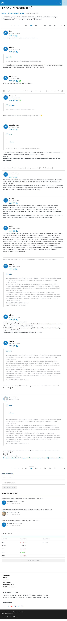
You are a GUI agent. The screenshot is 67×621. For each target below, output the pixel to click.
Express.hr (6, 597)
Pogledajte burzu (33, 560)
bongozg (9, 523)
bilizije (11, 265)
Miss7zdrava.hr (37, 597)
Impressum (6, 575)
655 (45, 25)
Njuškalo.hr (33, 595)
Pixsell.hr (45, 595)
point (8, 512)
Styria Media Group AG (7, 613)
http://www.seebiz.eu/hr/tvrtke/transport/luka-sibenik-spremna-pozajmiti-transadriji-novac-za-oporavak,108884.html (33, 458)
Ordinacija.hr (13, 595)
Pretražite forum (9, 487)
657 (55, 25)
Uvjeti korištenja (8, 584)
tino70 (11, 199)
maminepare (14, 125)
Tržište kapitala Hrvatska (16, 13)
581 (26, 25)
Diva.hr (20, 595)
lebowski (12, 96)
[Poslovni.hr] (2, 3)
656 (50, 25)
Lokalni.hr (26, 595)
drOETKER (13, 76)
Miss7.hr (30, 597)
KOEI (3, 542)
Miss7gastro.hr (23, 597)
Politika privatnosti (9, 587)
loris (11, 227)
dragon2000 (10, 501)
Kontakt (5, 580)
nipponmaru (13, 173)
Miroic (11, 341)
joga (10, 31)
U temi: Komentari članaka (13, 503)
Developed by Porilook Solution (9, 616)
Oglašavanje (7, 582)
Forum (4, 13)
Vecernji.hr (6, 595)
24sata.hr (39, 595)
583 (36, 25)
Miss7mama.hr (14, 597)
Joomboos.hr (46, 597)
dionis (11, 47)
